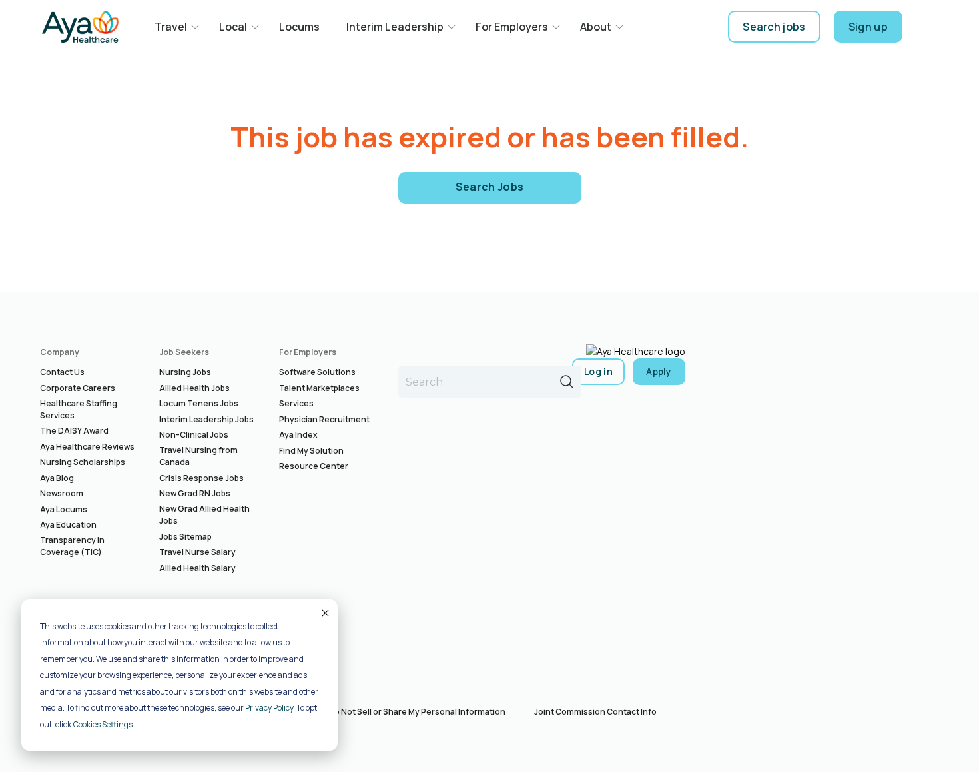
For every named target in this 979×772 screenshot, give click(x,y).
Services (296, 403)
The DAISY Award (74, 430)
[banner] (80, 27)
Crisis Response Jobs (201, 478)
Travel (171, 26)
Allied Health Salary (197, 568)
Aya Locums (63, 509)
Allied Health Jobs (194, 388)
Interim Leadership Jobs (206, 419)
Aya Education (68, 524)
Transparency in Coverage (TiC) (72, 546)
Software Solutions (317, 372)
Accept (324, 612)
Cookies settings (103, 724)
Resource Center (313, 466)
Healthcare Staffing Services (78, 409)
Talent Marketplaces (319, 388)
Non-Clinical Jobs (193, 434)
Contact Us (62, 372)
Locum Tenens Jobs (198, 403)
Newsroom (61, 493)
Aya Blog (57, 478)
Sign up (868, 26)
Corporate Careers (77, 388)
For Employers (512, 26)
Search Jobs (490, 186)
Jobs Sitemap (185, 536)
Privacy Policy (269, 707)
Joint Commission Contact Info (595, 711)
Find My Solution (311, 450)
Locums (299, 26)
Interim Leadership (395, 26)
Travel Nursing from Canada (198, 456)
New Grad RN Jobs (194, 493)
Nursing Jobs (185, 372)
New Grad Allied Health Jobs (204, 514)
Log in (598, 371)
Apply (659, 371)
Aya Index (298, 434)
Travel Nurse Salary (197, 552)
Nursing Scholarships (82, 462)
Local (233, 26)
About (595, 26)
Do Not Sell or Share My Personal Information (416, 711)
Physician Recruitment (324, 419)
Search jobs (774, 26)
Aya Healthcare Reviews (87, 446)
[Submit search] (567, 382)
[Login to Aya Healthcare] (926, 26)
